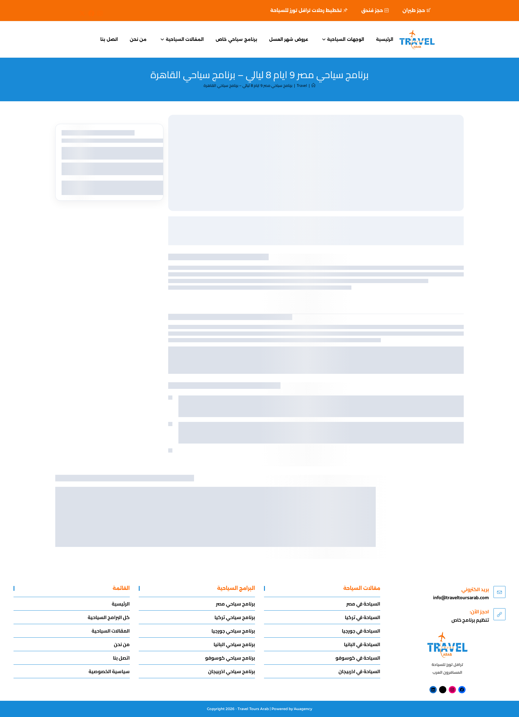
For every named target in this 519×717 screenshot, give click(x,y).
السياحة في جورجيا (361, 630)
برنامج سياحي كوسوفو (230, 657)
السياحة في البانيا (362, 644)
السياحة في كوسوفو (357, 657)
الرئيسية (121, 603)
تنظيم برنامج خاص (470, 619)
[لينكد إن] (433, 689)
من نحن (122, 644)
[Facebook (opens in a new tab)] (89, 14)
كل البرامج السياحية (109, 617)
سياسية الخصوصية (109, 671)
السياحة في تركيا (362, 617)
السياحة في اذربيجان (359, 671)
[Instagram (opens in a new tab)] (98, 14)
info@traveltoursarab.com (461, 597)
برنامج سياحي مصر (235, 603)
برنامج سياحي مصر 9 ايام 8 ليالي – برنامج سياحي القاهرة (248, 85)
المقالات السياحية (111, 630)
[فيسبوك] (462, 689)
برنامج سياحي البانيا (234, 644)
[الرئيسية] (313, 85)
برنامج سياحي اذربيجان (231, 671)
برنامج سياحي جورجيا (233, 630)
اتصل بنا (121, 657)
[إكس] (442, 689)
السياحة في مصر (363, 603)
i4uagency (303, 708)
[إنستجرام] (452, 689)
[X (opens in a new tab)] (82, 14)
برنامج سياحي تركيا (234, 617)
